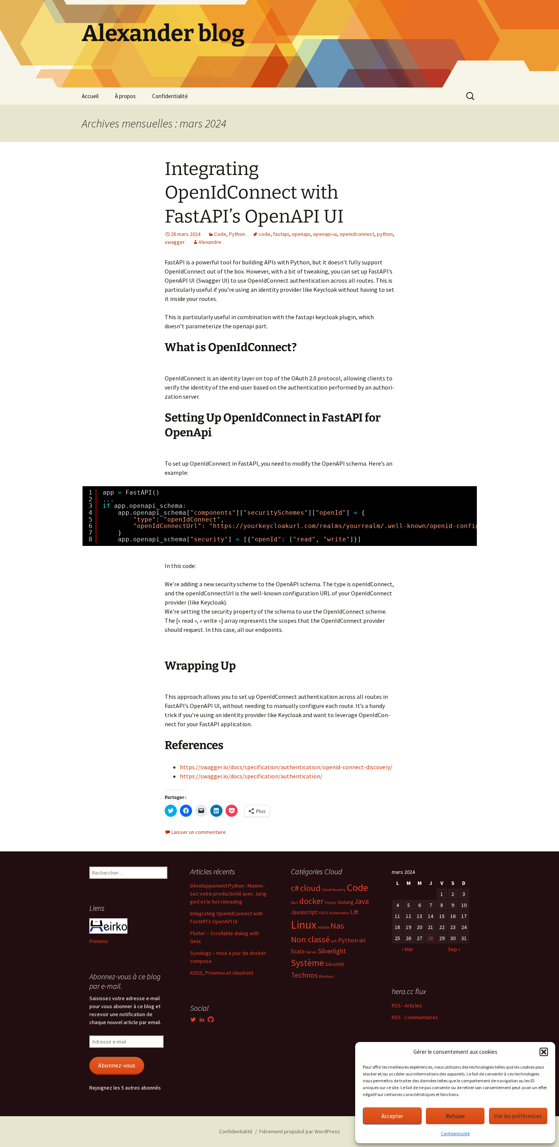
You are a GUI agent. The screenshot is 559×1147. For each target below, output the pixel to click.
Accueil (90, 96)
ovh (334, 941)
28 (430, 938)
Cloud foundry (334, 889)
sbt (362, 940)
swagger (175, 242)
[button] (544, 1052)
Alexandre (210, 242)
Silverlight (332, 951)
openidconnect (357, 234)
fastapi (281, 234)
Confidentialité (455, 1133)
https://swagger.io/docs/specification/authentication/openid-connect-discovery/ (286, 767)
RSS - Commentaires (415, 1017)
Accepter (392, 1116)
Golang (345, 902)
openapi (301, 234)
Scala (298, 951)
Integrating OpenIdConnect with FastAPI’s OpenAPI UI (254, 192)
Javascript (304, 912)
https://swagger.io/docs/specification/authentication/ (251, 776)
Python (237, 234)
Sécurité (334, 964)
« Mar (407, 949)
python (385, 234)
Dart (294, 902)
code (264, 234)
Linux (303, 925)
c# (295, 888)
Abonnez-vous (116, 1065)
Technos (304, 975)
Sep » (454, 949)
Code (220, 234)
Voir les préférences (518, 1116)
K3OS (323, 912)
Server (311, 952)
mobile (323, 927)
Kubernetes (339, 912)
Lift (354, 912)
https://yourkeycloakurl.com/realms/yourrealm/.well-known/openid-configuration (359, 526)
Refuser (455, 1116)
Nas (337, 925)
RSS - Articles (407, 1005)
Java (361, 901)
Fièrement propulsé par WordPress (299, 1131)
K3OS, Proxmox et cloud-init (221, 972)
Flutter (331, 902)
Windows (326, 976)
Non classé (310, 939)
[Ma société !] (108, 925)
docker (311, 901)
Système (307, 963)
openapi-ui (325, 234)
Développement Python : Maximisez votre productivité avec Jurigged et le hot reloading (229, 893)
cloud (310, 888)
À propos (125, 96)
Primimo (98, 941)
